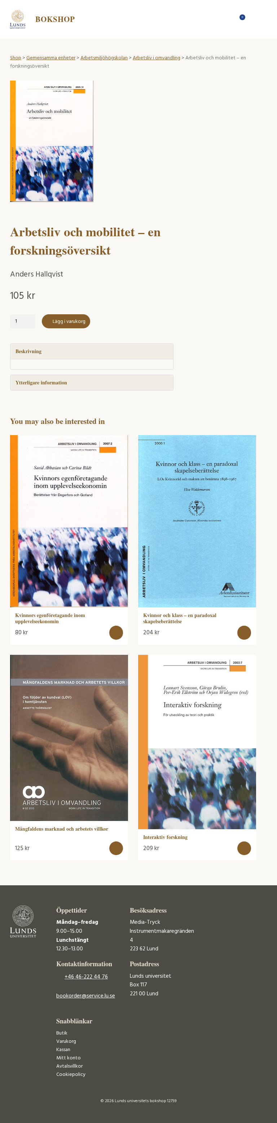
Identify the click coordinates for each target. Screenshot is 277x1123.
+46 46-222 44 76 (86, 977)
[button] (116, 633)
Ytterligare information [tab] (41, 382)
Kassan (63, 1050)
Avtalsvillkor (69, 1066)
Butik (61, 1033)
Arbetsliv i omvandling (156, 58)
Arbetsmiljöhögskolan (104, 58)
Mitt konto (68, 1058)
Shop (15, 58)
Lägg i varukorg (69, 322)
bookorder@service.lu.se (85, 996)
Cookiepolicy (70, 1074)
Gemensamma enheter (50, 58)
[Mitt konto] (253, 19)
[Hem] (227, 19)
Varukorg (66, 1041)
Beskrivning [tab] (28, 351)
